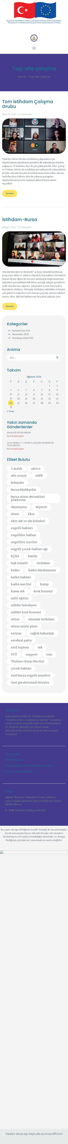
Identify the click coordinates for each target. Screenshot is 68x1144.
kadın (15, 570)
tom (49, 654)
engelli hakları (22, 528)
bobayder (17, 482)
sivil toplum (20, 647)
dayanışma (19, 507)
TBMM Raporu (14, 759)
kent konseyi (43, 591)
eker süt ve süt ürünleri (28, 521)
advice (35, 468)
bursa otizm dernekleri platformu (28, 498)
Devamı (10, 193)
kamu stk (18, 591)
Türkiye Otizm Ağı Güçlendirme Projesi (29, 765)
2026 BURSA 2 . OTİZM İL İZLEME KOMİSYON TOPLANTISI (30, 444)
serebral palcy (21, 640)
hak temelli (19, 563)
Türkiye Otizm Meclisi (27, 661)
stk (40, 647)
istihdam (43, 563)
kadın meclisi (21, 584)
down (15, 514)
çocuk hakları (21, 668)
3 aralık (16, 468)
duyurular (17, 334)
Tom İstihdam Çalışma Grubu (27, 104)
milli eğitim (19, 598)
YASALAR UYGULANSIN (18, 432)
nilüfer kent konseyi (26, 612)
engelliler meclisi (24, 542)
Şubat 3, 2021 (9, 227)
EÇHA (15, 556)
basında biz (18, 330)
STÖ (14, 654)
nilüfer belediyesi (24, 605)
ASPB (39, 475)
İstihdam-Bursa (19, 219)
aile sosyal (18, 475)
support (32, 654)
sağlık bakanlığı (42, 633)
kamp (44, 584)
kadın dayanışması (42, 570)
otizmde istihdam (41, 619)
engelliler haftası (23, 535)
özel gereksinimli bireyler (30, 682)
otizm (15, 619)
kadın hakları (21, 577)
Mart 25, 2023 (9, 114)
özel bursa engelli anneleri (30, 675)
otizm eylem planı (24, 626)
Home (22, 76)
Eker (31, 514)
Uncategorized (20, 338)
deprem (41, 507)
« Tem (10, 411)
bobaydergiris (17, 436)
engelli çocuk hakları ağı (29, 549)
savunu (16, 633)
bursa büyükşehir (23, 489)
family (32, 556)
